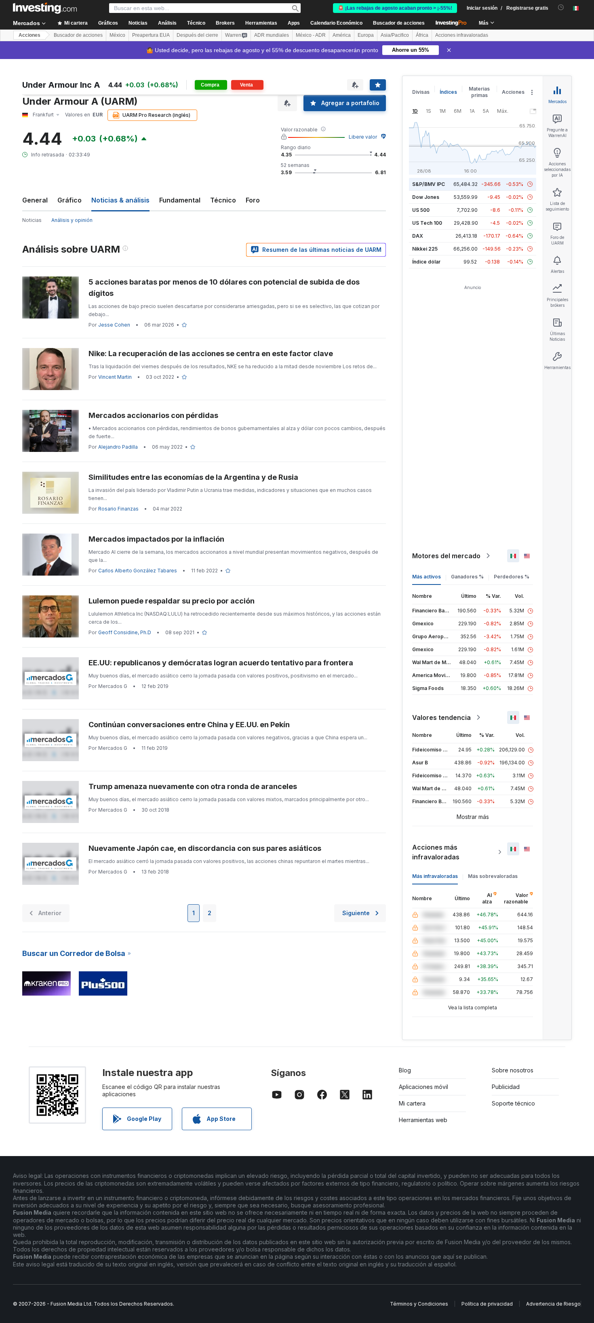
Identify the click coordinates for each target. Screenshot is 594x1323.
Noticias (32, 220)
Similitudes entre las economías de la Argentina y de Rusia (193, 477)
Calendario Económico (336, 23)
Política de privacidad (487, 1304)
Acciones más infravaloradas (435, 852)
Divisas (421, 92)
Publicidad (506, 1086)
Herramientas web (423, 1119)
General (35, 200)
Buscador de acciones (399, 23)
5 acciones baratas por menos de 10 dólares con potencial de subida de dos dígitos (224, 288)
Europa (366, 35)
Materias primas (479, 92)
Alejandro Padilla (118, 447)
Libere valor (363, 137)
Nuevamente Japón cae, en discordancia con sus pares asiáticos (204, 848)
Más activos (426, 577)
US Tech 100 (427, 223)
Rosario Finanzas (118, 509)
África (422, 35)
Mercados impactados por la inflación (156, 539)
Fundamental (179, 200)
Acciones (29, 35)
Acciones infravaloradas (461, 35)
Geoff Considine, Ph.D (124, 632)
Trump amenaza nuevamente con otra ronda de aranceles (192, 786)
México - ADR (311, 35)
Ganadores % (467, 577)
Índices (448, 92)
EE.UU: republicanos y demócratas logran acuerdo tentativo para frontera (220, 662)
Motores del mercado (446, 556)
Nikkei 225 (425, 249)
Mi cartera (412, 1103)
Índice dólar (426, 262)
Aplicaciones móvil (423, 1086)
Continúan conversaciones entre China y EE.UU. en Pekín (189, 724)
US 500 (421, 210)
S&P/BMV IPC (428, 184)
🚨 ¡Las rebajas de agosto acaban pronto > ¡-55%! (395, 8)
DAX (417, 236)
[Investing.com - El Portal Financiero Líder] (45, 8)
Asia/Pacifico (395, 35)
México (117, 35)
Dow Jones (425, 197)
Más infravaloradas (435, 876)
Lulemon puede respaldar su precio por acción (171, 601)
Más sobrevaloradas (493, 876)
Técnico (223, 200)
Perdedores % (511, 577)
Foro (253, 200)
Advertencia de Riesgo (553, 1304)
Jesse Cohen (114, 325)
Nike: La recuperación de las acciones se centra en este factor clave (210, 353)
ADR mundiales (271, 35)
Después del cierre (197, 35)
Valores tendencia (441, 717)
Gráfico (69, 200)
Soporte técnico (513, 1103)
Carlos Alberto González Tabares (137, 571)
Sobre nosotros (512, 1070)
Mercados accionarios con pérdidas (153, 415)
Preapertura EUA (151, 35)
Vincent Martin (115, 377)
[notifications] (561, 7)
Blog (405, 1070)
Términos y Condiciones (419, 1304)
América (342, 35)
